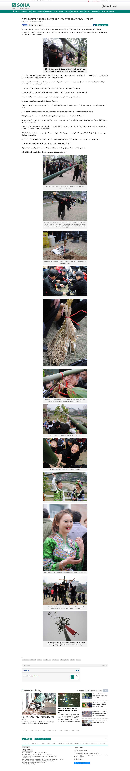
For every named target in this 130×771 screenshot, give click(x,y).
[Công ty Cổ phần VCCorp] (43, 749)
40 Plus (56, 11)
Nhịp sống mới (74, 11)
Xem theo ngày (80, 690)
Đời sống (111, 11)
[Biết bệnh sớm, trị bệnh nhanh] (109, 6)
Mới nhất (17, 11)
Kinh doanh (41, 11)
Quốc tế (61, 11)
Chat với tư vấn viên (83, 763)
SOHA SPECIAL (50, 1)
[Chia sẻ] (24, 25)
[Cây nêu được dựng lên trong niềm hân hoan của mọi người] (65, 453)
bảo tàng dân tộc (64, 660)
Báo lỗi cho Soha (103, 25)
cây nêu (72, 660)
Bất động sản (48, 11)
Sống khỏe (95, 11)
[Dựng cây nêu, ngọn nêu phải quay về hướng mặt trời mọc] (65, 419)
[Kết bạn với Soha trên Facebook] (72, 677)
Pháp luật (87, 11)
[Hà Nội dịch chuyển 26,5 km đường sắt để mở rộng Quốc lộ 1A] (69, 700)
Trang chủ (27, 743)
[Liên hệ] (77, 670)
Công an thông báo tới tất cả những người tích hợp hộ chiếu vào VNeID (99, 704)
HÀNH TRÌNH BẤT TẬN (38, 1)
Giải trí (81, 11)
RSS (104, 743)
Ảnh (100, 743)
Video (96, 743)
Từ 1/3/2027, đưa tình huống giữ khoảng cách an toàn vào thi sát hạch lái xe (100, 713)
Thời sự (34, 11)
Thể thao (67, 11)
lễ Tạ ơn (40, 660)
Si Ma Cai (33, 660)
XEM (105, 690)
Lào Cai (78, 660)
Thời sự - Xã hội (34, 743)
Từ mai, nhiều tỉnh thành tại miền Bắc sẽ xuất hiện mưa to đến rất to (99, 695)
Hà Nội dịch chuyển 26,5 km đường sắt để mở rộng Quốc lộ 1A (68, 710)
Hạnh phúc (24, 11)
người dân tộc (25, 660)
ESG (30, 11)
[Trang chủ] (21, 6)
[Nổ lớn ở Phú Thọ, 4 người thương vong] (39, 704)
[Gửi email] (94, 25)
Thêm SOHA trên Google (36, 25)
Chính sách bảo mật (78, 759)
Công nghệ (105, 11)
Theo (65, 665)
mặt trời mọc (55, 660)
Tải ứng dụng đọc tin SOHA (42, 739)
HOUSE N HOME (27, 1)
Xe (99, 11)
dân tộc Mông (47, 660)
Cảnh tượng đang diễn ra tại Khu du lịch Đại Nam (100, 721)
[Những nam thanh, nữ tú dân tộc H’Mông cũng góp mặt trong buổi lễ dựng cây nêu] (65, 537)
